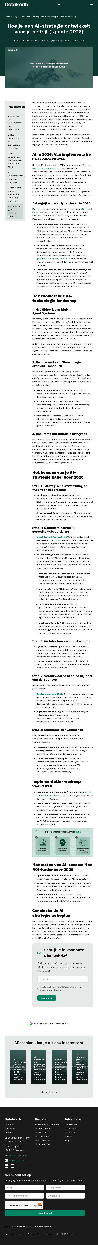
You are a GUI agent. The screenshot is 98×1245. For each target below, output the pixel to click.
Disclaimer (47, 1234)
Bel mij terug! (45, 1213)
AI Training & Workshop (47, 1124)
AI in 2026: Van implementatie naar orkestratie (15, 123)
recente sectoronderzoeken (46, 168)
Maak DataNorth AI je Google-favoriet (51, 1023)
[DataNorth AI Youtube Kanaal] (12, 1166)
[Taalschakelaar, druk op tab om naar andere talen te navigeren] (59, 4)
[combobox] (7, 1195)
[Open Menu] (91, 4)
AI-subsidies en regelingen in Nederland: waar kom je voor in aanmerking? (41, 1068)
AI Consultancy (42, 1136)
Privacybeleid (33, 1234)
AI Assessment (42, 1140)
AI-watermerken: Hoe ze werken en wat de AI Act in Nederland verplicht (21, 1069)
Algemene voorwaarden (14, 1234)
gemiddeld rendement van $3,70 (53, 258)
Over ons (9, 1124)
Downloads (70, 1132)
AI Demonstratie (43, 1128)
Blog (15, 17)
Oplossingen (71, 1124)
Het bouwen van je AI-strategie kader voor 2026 (15, 160)
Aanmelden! (46, 998)
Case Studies (71, 1128)
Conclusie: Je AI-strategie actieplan (14, 211)
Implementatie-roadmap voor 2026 (15, 179)
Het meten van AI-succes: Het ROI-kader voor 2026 (14, 194)
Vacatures (10, 1128)
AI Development (43, 1144)
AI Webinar (40, 1132)
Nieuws (68, 1136)
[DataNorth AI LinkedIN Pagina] (6, 1166)
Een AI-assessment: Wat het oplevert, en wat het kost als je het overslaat (61, 1069)
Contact (9, 1132)
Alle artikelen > (49, 1092)
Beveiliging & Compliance (66, 1234)
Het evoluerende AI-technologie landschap (14, 141)
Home (7, 17)
